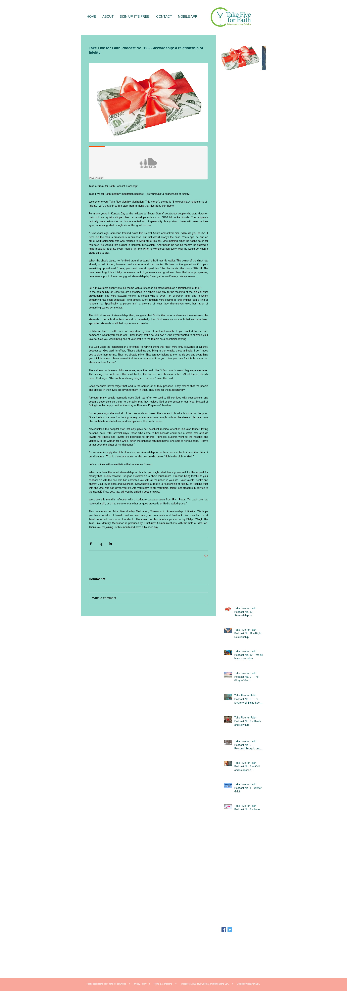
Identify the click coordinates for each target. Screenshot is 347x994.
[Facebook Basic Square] (223, 929)
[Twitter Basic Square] (230, 929)
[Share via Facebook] (91, 544)
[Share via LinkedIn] (110, 544)
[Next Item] (259, 58)
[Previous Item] (228, 58)
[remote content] (148, 163)
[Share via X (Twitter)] (100, 544)
